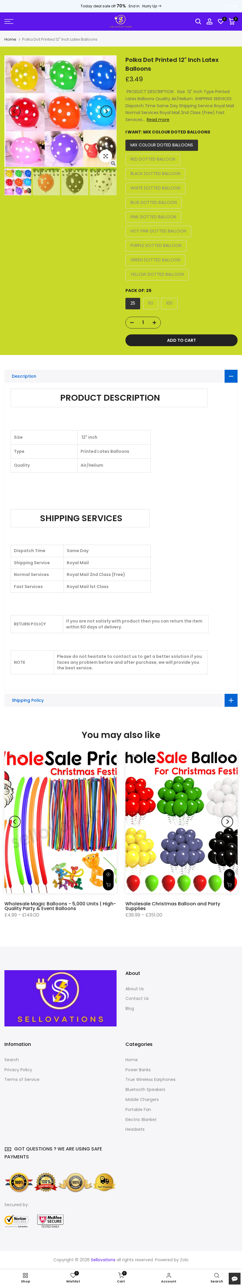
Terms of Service (22, 1079)
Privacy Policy (18, 1070)
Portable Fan (138, 1109)
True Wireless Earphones (150, 1079)
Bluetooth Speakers (145, 1089)
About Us (134, 989)
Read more (158, 119)
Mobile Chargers (142, 1099)
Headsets (135, 1129)
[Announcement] (121, 6)
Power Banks (138, 1070)
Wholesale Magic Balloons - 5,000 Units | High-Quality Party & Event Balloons (60, 906)
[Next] (106, 111)
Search (11, 1060)
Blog (129, 1008)
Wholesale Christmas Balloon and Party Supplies (172, 906)
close (12, 6)
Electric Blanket (141, 1119)
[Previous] (15, 111)
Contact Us (137, 998)
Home (10, 39)
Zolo (184, 1260)
